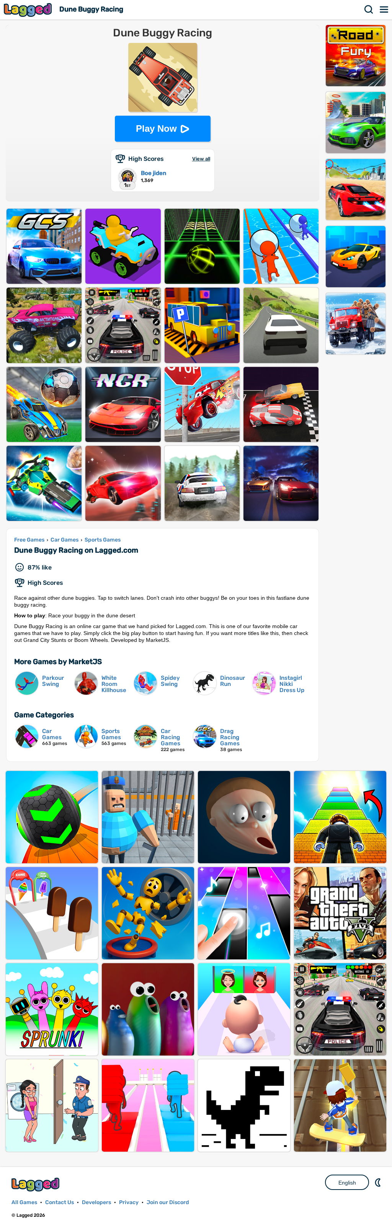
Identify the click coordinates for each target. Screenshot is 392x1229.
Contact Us (59, 1202)
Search (369, 9)
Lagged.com (36, 1184)
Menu (384, 9)
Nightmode (378, 1182)
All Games (24, 1202)
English (347, 1183)
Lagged (29, 10)
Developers (96, 1202)
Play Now (156, 128)
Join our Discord (168, 1202)
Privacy (129, 1202)
